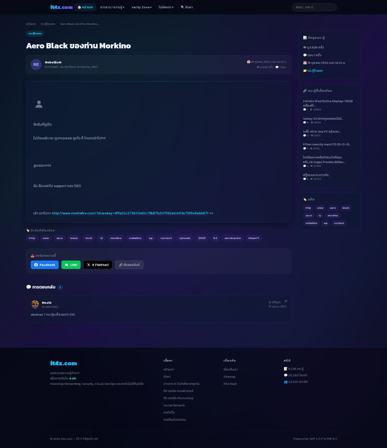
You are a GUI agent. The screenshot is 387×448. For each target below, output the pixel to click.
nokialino (311, 223)
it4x (61, 7)
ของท (308, 215)
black (345, 208)
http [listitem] (32, 238)
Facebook (47, 265)
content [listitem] (166, 238)
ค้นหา (166, 376)
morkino (333, 215)
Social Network (174, 405)
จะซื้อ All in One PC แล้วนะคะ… (322, 133)
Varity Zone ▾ (141, 7)
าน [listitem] (101, 238)
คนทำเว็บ (169, 412)
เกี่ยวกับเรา (231, 369)
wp (325, 223)
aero (333, 208)
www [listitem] (46, 238)
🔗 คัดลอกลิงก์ (129, 265)
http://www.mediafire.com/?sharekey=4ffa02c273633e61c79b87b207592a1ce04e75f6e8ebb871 (130, 213)
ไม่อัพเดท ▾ (166, 7)
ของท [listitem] (88, 238)
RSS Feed (230, 383)
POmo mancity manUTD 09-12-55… (327, 146)
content (339, 223)
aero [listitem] (59, 238)
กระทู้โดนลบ (48, 24)
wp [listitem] (151, 238)
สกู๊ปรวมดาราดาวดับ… (316, 176)
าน (319, 215)
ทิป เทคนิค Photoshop (178, 398)
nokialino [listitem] (135, 238)
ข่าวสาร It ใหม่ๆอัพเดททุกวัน (181, 383)
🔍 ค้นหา (187, 7)
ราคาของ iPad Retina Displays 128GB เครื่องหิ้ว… (328, 105)
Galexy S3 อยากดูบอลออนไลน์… (323, 120)
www (320, 208)
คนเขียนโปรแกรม (174, 419)
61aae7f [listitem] (253, 238)
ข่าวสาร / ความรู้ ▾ (112, 7)
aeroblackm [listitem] (233, 238)
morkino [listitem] (115, 238)
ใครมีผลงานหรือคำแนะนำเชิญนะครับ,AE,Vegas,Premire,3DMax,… (324, 161)
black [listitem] (74, 238)
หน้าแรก (31, 24)
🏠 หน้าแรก (85, 7)
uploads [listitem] (185, 238)
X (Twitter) (100, 265)
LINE (73, 265)
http (308, 208)
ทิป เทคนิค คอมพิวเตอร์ (178, 391)
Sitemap (229, 376)
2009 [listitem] (202, 238)
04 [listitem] (215, 238)
